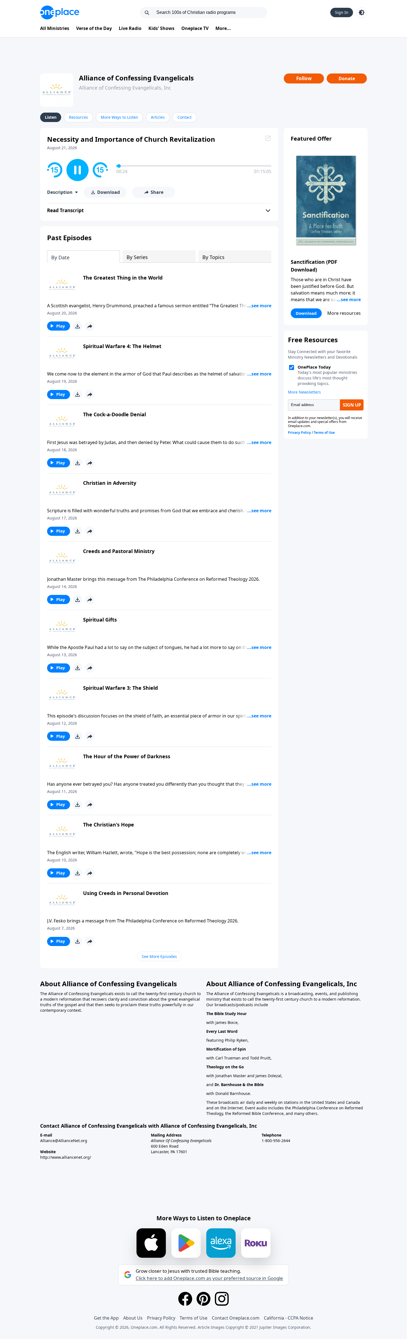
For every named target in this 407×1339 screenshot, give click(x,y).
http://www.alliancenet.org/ (65, 1157)
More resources (344, 313)
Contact (184, 117)
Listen (50, 117)
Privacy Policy (161, 1318)
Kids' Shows (161, 28)
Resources (78, 117)
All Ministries (54, 28)
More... (223, 28)
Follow (304, 78)
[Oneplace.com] (59, 12)
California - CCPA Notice (288, 1318)
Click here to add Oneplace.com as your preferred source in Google (209, 1278)
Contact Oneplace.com (235, 1318)
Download (306, 313)
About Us (133, 1318)
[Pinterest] (203, 1299)
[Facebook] (185, 1299)
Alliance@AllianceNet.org (63, 1140)
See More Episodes (159, 956)
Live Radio (130, 28)
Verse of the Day (94, 28)
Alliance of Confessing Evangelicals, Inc (125, 87)
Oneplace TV (194, 28)
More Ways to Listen (119, 117)
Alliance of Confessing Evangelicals (136, 77)
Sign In (341, 12)
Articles (158, 117)
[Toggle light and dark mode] (361, 12)
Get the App (106, 1318)
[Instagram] (222, 1299)
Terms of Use (193, 1318)
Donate (347, 78)
